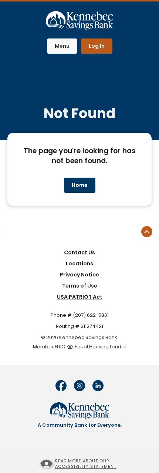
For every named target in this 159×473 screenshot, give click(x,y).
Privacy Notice (79, 274)
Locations (79, 263)
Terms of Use (79, 285)
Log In (97, 46)
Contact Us (79, 252)
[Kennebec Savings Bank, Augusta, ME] (79, 19)
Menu (65, 46)
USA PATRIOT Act (79, 297)
